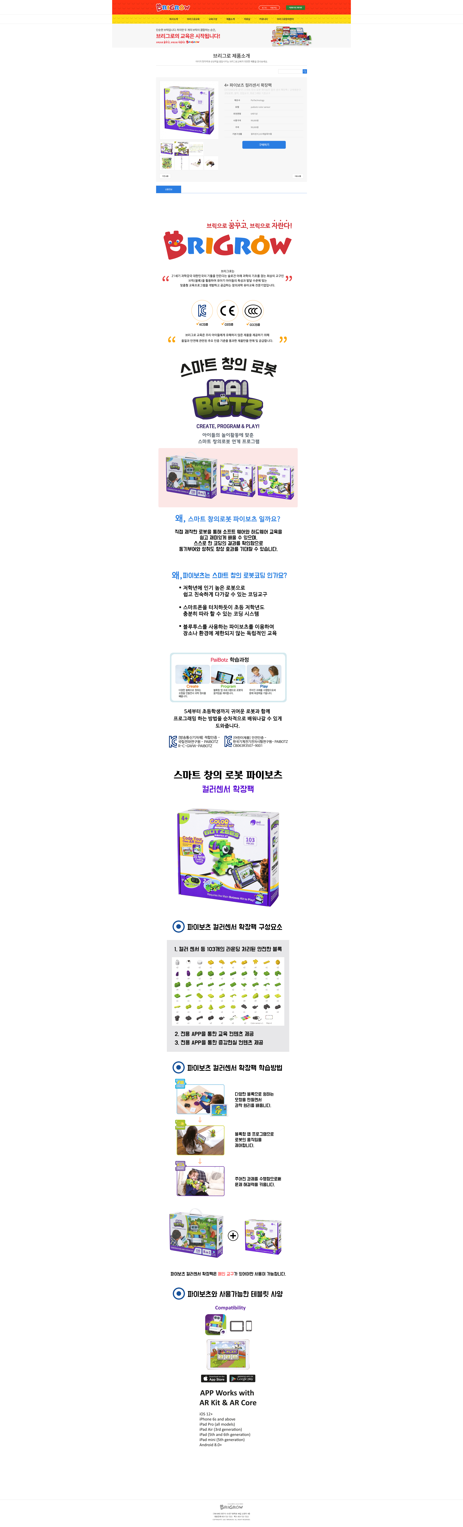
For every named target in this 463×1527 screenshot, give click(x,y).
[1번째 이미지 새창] (167, 148)
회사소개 (173, 19)
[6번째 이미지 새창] (196, 163)
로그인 (264, 7)
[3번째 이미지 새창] (196, 148)
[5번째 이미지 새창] (181, 163)
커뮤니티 (263, 19)
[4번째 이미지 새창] (167, 163)
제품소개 (230, 19)
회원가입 (273, 7)
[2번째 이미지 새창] (181, 148)
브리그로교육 (193, 19)
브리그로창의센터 (285, 19)
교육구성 (213, 19)
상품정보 (168, 189)
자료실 (247, 19)
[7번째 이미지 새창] (211, 163)
